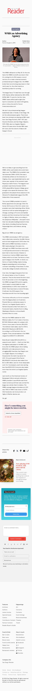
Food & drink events (8, 642)
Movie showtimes (21, 617)
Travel (18, 623)
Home (4, 670)
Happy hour (5, 645)
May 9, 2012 (26, 43)
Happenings (19, 604)
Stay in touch (20, 632)
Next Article (20, 460)
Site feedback (20, 637)
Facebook (20, 642)
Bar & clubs (5, 635)
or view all (8, 417)
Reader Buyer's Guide (9, 625)
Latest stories (6, 612)
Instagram (20, 648)
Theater (18, 620)
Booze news (6, 640)
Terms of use (12, 674)
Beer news (5, 637)
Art (17, 607)
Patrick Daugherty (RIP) (9, 43)
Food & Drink (6, 632)
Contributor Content (8, 620)
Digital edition (21, 674)
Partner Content (7, 623)
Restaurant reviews (8, 650)
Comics (4, 617)
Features (5, 604)
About (9, 670)
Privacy (4, 674)
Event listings (20, 615)
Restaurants (6, 648)
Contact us (5, 672)
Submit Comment (15, 539)
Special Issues (6, 615)
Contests (19, 612)
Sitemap (25, 672)
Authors (4, 610)
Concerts (19, 610)
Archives (5, 607)
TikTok (19, 650)
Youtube (20, 653)
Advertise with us (15, 672)
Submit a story (20, 640)
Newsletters (20, 635)
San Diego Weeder (8, 662)
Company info (6, 660)
